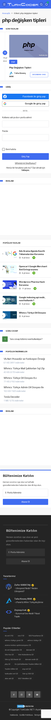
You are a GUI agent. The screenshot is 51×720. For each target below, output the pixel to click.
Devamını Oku (39, 74)
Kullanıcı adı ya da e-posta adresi (17, 117)
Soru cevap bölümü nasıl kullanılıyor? (26, 339)
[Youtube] (37, 694)
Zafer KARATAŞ (22, 585)
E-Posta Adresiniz (13, 492)
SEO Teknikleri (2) (25, 678)
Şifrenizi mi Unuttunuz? (25, 163)
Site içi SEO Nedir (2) (13, 659)
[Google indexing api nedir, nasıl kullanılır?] (10, 300)
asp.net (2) (26, 669)
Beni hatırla (10, 149)
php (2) (7, 664)
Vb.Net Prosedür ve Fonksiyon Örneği (24, 358)
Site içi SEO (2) (28, 674)
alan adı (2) (9, 678)
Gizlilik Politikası (26, 715)
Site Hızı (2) (9, 655)
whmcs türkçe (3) (34, 640)
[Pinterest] (29, 694)
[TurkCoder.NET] (22, 4)
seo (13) (21, 636)
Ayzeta (39, 709)
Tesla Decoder (12, 396)
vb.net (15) (9, 636)
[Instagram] (21, 694)
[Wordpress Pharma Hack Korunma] (10, 284)
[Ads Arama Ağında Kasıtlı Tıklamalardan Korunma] (10, 254)
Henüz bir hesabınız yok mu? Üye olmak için (25, 168)
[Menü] (4, 4)
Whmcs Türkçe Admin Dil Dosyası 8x (24, 387)
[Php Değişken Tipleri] (28, 46)
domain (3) (30, 650)
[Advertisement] (25, 209)
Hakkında (14, 715)
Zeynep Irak (20, 610)
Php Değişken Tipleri (20, 67)
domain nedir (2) (31, 659)
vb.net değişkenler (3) (13, 650)
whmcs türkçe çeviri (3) (14, 640)
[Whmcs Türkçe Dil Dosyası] (10, 315)
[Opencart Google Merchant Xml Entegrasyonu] (10, 269)
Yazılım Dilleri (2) (11, 669)
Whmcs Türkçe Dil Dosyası (32, 313)
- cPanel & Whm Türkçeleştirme (28, 602)
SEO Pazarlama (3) (36, 636)
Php (13, 62)
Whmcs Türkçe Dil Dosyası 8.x (20, 377)
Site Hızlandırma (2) (26, 655)
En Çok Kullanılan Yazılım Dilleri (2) (28, 664)
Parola (5, 131)
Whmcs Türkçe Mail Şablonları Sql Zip (24, 368)
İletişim (37, 715)
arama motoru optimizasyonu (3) (18, 645)
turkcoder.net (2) (11, 674)
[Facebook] (14, 694)
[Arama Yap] (41, 4)
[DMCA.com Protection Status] (25, 706)
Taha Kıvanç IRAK (23, 599)
